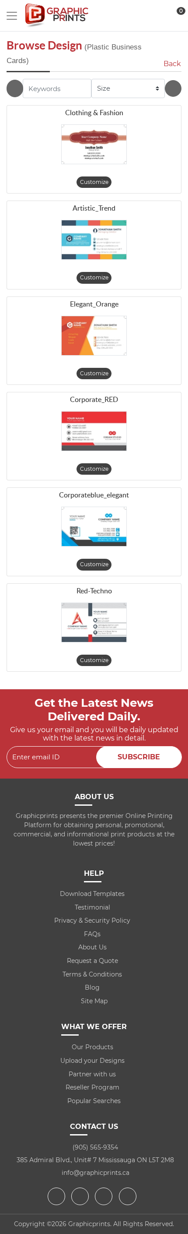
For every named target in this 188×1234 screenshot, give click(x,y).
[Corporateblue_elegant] (94, 526)
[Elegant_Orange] (94, 336)
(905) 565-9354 (95, 1147)
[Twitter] (81, 1196)
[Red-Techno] (94, 622)
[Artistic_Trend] (94, 240)
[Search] (173, 88)
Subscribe (139, 757)
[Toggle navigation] (12, 15)
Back (172, 64)
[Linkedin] (129, 1196)
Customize (94, 182)
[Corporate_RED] (94, 431)
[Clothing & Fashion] (94, 144)
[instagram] (105, 1196)
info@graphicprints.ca (95, 1173)
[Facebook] (57, 1196)
